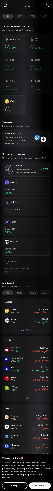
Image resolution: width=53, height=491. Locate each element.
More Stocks (27, 398)
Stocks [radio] (33, 293)
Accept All (40, 485)
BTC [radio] (45, 16)
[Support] (47, 5)
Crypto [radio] (45, 293)
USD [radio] (20, 16)
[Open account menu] (5, 5)
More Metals (26, 330)
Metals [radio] (20, 293)
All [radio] (8, 16)
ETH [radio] (33, 16)
